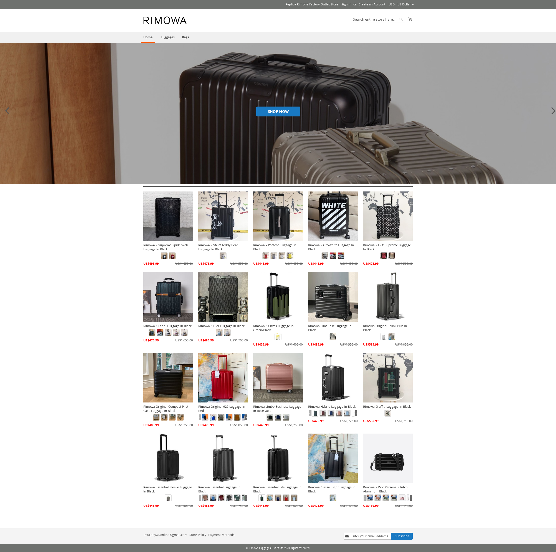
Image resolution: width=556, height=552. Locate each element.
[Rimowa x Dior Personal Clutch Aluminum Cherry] (377, 497)
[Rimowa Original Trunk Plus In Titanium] (391, 336)
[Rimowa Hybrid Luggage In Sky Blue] (347, 413)
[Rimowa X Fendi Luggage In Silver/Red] (176, 332)
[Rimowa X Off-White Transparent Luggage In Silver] (341, 255)
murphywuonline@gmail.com (165, 535)
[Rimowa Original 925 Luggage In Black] (205, 417)
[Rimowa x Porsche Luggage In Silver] (273, 255)
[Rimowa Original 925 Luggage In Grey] (221, 417)
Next (552, 112)
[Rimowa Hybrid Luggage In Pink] (339, 413)
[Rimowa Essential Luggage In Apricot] (205, 497)
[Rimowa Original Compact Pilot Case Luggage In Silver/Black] (164, 417)
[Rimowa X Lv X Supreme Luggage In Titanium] (391, 255)
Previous (7, 112)
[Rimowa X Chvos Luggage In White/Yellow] (278, 336)
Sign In (346, 4)
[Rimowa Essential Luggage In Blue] (213, 497)
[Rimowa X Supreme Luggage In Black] (164, 255)
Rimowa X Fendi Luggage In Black (167, 326)
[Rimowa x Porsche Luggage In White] (281, 255)
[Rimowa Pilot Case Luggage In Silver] (332, 336)
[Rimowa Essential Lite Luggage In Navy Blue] (278, 497)
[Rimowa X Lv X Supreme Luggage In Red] (383, 255)
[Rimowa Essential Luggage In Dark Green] (237, 497)
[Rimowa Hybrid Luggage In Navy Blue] (331, 413)
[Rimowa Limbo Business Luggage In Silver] (286, 417)
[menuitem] (148, 37)
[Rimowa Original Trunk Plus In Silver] (383, 336)
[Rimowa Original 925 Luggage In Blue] (213, 417)
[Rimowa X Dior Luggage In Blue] (219, 332)
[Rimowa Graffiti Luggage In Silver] (387, 413)
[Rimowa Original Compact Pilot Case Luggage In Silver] (156, 417)
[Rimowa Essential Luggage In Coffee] (229, 497)
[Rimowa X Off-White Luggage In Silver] (324, 255)
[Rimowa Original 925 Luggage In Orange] (237, 417)
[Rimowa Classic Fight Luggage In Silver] (332, 497)
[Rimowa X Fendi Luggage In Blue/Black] (152, 332)
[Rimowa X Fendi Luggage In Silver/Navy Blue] (168, 332)
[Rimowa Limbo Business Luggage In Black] (269, 417)
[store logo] (165, 20)
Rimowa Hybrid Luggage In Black (332, 406)
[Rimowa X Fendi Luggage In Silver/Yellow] (184, 332)
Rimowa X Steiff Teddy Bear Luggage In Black (218, 247)
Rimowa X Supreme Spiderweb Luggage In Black (165, 247)
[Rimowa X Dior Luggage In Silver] (227, 332)
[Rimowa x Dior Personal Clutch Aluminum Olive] (394, 497)
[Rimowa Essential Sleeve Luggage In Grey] (168, 497)
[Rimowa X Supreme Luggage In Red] (172, 255)
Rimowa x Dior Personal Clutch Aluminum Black (385, 489)
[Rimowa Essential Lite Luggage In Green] (261, 497)
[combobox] (378, 19)
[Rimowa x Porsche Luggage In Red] (265, 255)
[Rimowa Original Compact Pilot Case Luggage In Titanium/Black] (180, 417)
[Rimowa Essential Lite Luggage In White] (294, 497)
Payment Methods (221, 535)
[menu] (278, 37)
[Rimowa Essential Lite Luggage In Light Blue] (269, 497)
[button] (401, 4)
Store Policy (197, 535)
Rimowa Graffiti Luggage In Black (387, 406)
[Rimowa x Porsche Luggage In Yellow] (289, 255)
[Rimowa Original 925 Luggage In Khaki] (229, 417)
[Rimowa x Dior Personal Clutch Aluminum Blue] (369, 497)
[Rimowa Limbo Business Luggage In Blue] (278, 417)
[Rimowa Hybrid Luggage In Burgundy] (322, 413)
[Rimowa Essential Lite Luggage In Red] (286, 497)
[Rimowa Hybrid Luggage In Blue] (314, 413)
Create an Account (372, 4)
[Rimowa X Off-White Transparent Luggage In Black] (332, 255)
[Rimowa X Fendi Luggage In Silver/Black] (160, 332)
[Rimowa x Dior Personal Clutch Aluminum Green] (385, 497)
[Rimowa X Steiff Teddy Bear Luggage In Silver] (223, 255)
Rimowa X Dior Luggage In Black (221, 326)
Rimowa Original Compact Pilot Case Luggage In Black (165, 408)
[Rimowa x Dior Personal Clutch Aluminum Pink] (402, 497)
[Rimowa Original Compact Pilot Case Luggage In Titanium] (172, 417)
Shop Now (278, 111)
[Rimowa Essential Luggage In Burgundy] (221, 497)
